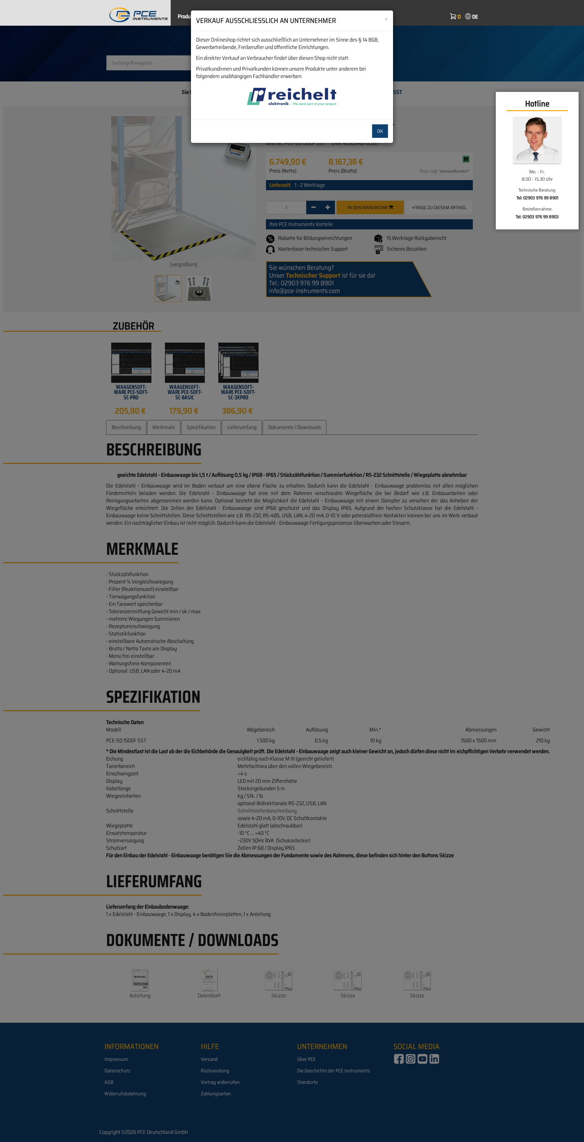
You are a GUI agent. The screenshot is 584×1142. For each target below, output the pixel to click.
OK (380, 131)
